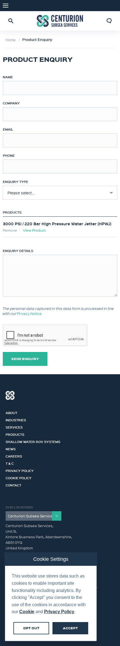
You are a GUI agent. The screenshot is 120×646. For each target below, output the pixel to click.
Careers (14, 455)
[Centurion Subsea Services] (33, 516)
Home (11, 39)
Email (8, 129)
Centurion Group (10, 395)
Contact (13, 484)
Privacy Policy (20, 470)
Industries (16, 419)
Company (11, 103)
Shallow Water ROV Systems (33, 441)
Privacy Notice (29, 313)
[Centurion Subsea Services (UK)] (60, 21)
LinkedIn (111, 5)
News (11, 448)
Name (8, 77)
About (11, 412)
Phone (9, 155)
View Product (34, 230)
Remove (10, 230)
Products (12, 212)
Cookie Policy (19, 477)
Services (14, 426)
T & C (10, 462)
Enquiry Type (15, 181)
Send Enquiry (25, 358)
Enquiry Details (18, 250)
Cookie (26, 611)
